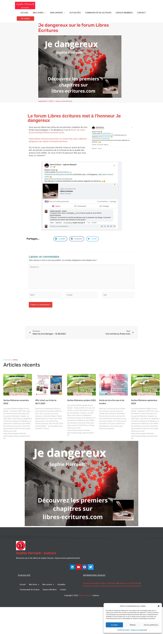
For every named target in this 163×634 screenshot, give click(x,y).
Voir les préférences (151, 625)
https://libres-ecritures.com (50, 132)
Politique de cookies (123, 630)
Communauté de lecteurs (29, 590)
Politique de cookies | (91, 586)
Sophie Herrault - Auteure (36, 553)
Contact (63, 590)
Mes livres (33, 584)
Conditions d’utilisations (107, 583)
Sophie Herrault (85, 595)
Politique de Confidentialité (139, 630)
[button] (158, 606)
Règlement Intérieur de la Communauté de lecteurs (120, 586)
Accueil (23, 584)
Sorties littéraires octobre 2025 (81, 400)
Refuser (133, 625)
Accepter (114, 625)
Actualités (61, 584)
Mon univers (47, 584)
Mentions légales (90, 583)
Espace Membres (50, 590)
